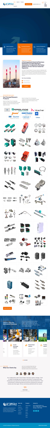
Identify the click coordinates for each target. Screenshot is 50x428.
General (27, 408)
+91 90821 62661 (45, 5)
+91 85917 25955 (39, 407)
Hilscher (27, 407)
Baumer (27, 413)
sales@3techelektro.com (36, 4)
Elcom (27, 412)
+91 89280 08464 (44, 406)
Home (15, 2)
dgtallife (45, 425)
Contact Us (15, 6)
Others (27, 417)
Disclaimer (19, 413)
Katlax (27, 415)
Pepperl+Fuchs (28, 405)
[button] (17, 373)
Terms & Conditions (20, 411)
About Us (18, 2)
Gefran (27, 410)
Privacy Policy (20, 408)
